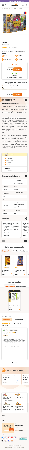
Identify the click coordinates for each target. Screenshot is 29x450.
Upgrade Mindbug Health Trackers (14, 306)
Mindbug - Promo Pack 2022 (20, 271)
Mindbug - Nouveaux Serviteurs (6, 271)
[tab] (7, 250)
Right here (20, 1)
